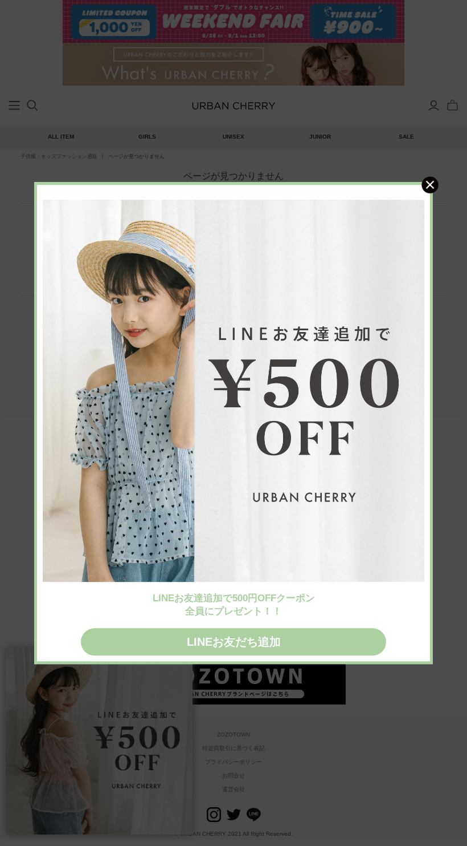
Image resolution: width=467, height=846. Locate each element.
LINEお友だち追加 (234, 641)
